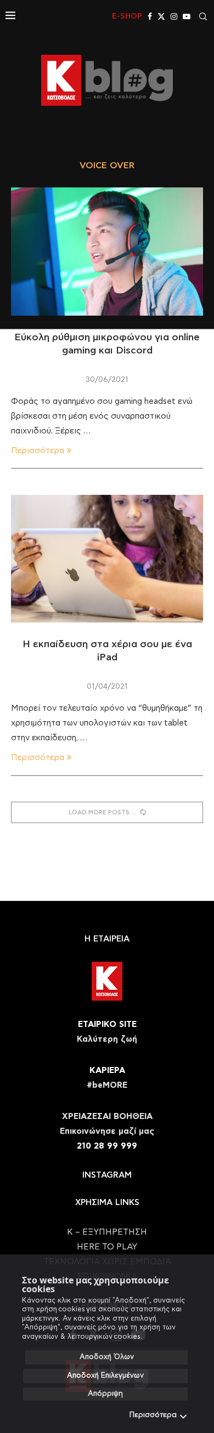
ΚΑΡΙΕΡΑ (107, 1070)
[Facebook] (150, 16)
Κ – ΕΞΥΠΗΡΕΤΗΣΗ (107, 1232)
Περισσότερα (153, 1415)
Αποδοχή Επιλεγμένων (105, 1375)
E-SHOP (127, 16)
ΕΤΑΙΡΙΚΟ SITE (107, 1024)
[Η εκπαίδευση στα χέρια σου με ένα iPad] (107, 559)
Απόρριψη (105, 1393)
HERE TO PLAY (107, 1247)
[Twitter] (161, 16)
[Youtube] (186, 16)
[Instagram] (174, 16)
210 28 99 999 (107, 1146)
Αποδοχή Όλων (107, 1357)
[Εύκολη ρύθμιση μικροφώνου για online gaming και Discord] (107, 251)
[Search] (203, 16)
